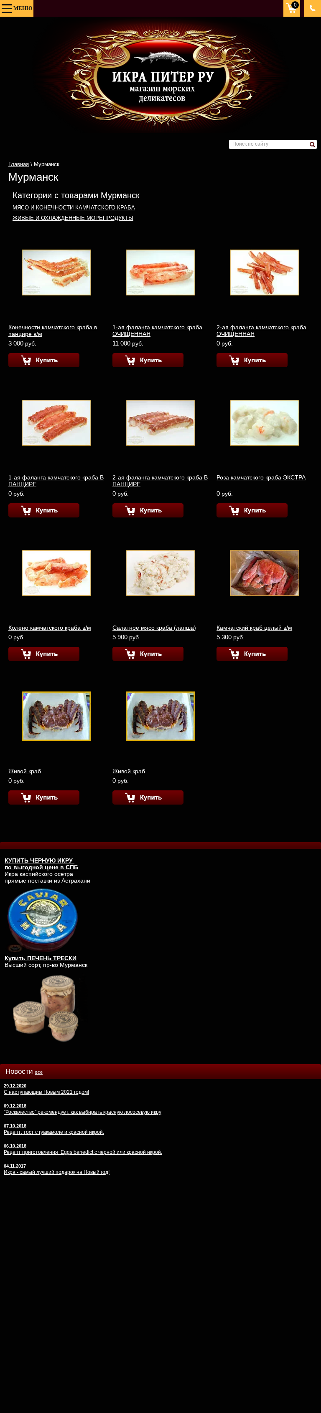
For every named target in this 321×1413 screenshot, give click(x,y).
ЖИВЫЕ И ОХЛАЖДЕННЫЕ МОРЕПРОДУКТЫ (73, 218)
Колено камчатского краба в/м (49, 627)
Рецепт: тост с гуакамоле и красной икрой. (54, 1132)
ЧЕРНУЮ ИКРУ (52, 860)
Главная (18, 164)
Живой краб (24, 771)
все (39, 1072)
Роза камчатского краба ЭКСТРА (261, 477)
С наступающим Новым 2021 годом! (46, 1092)
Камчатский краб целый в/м (254, 627)
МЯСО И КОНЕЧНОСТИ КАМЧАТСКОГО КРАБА (74, 207)
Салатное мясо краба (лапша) (154, 627)
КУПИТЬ (17, 860)
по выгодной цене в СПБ (41, 867)
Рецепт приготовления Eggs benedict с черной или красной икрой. (83, 1152)
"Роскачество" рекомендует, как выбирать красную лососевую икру (82, 1112)
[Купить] (43, 360)
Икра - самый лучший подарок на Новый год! (57, 1172)
